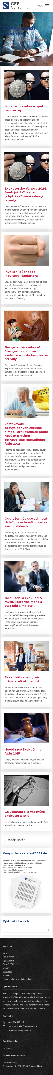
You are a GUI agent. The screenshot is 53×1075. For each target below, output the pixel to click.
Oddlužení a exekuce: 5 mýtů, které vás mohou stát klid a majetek (23, 602)
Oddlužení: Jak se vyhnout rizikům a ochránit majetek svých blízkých (26, 522)
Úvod (5, 953)
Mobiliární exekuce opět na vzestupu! (24, 108)
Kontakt (6, 975)
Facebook (7, 1048)
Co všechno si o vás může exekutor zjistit (25, 814)
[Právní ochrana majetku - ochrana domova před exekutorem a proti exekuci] (15, 6)
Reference (7, 971)
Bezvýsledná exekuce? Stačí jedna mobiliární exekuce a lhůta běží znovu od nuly (26, 353)
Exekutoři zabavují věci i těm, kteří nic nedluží (23, 679)
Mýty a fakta (8, 960)
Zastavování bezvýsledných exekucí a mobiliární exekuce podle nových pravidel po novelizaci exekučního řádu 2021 (26, 433)
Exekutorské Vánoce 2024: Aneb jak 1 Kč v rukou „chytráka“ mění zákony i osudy (26, 194)
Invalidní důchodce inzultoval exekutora (21, 274)
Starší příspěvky (15, 839)
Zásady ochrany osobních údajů (17, 979)
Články (6, 968)
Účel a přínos (8, 957)
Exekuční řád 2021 (11, 964)
